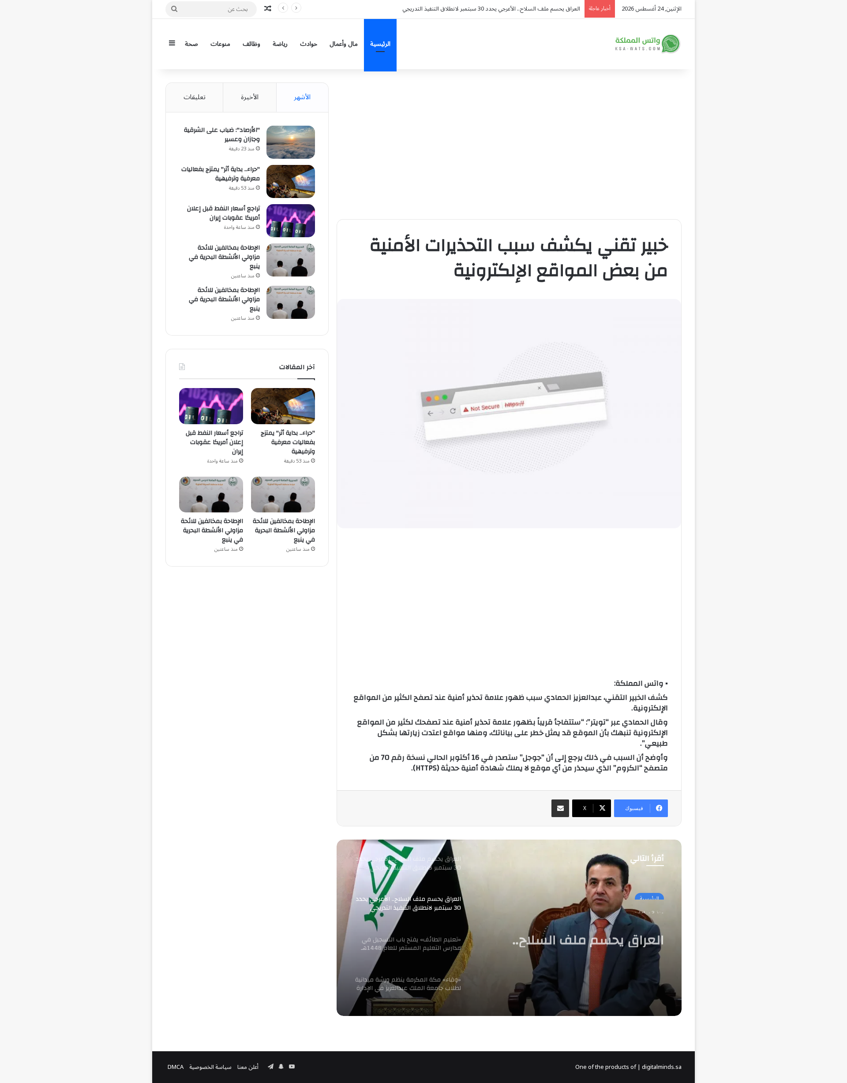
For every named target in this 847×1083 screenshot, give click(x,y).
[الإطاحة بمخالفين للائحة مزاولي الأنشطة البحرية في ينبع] (290, 259)
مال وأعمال (344, 43)
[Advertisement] (509, 144)
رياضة (280, 43)
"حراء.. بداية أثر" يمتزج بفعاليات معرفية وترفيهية (220, 174)
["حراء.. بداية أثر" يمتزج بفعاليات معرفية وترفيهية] (290, 181)
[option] (509, 928)
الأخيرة (250, 97)
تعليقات (195, 97)
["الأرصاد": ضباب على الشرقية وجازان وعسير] (290, 142)
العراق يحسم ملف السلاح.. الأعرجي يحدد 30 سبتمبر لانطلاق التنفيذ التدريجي (572, 931)
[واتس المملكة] (648, 44)
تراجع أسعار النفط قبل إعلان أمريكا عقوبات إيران (223, 213)
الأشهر (302, 97)
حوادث (308, 43)
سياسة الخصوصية (210, 1067)
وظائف (251, 43)
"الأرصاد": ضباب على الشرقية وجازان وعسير (222, 134)
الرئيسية (380, 43)
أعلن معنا (248, 1067)
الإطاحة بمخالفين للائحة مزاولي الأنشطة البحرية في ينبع (224, 257)
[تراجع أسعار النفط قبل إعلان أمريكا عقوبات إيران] (290, 220)
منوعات (220, 43)
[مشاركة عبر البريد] (560, 808)
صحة (191, 43)
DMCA (176, 1067)
